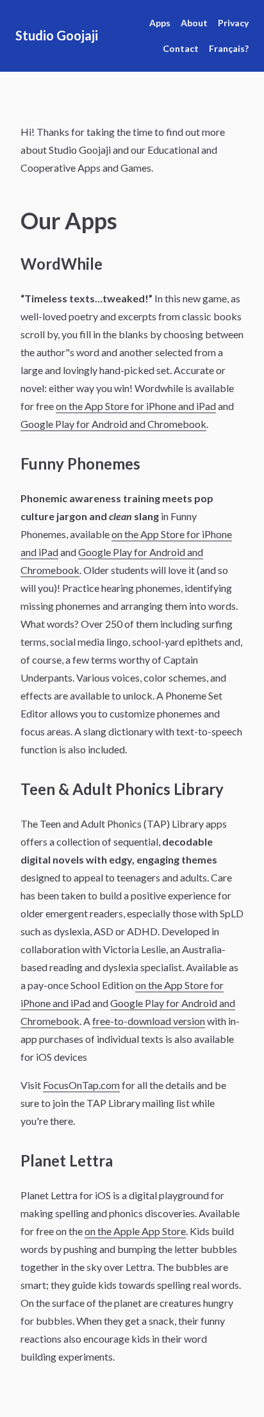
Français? (229, 48)
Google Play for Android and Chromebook (113, 424)
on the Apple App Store (135, 1231)
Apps (159, 22)
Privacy (233, 22)
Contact (181, 48)
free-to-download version (148, 1021)
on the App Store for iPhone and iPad (136, 406)
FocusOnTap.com (81, 1085)
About (194, 22)
